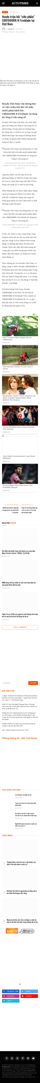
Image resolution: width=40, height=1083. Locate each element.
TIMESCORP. (6, 1067)
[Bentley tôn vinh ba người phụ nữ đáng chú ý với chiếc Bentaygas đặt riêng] (20, 878)
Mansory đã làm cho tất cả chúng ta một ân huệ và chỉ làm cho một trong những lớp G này (22, 921)
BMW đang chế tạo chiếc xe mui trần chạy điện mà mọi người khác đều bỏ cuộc (19, 583)
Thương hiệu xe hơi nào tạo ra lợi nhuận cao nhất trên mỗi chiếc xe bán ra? (21, 863)
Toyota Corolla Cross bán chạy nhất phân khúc (25, 804)
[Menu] (3, 3)
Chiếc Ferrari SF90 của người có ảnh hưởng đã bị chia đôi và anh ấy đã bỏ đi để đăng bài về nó (20, 615)
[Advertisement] (20, 56)
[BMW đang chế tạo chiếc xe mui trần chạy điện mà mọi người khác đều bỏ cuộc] (20, 570)
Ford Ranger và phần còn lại (23, 795)
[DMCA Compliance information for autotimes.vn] (26, 933)
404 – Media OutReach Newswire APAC (15, 730)
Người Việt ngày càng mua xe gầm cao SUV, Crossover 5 (26, 825)
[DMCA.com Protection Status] (12, 933)
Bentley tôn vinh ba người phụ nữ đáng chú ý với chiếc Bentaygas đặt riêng (22, 892)
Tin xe (5, 12)
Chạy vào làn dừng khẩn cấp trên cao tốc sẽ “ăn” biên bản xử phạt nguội (29, 510)
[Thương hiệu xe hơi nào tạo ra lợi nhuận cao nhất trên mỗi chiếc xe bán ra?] (20, 849)
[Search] (37, 3)
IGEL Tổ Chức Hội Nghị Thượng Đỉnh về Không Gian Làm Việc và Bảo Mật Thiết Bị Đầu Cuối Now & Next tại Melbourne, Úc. (19, 706)
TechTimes (31, 738)
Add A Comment (20, 627)
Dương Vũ (11, 29)
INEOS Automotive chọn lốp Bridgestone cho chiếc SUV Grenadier (10, 510)
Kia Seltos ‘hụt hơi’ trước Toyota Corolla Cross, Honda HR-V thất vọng (26, 814)
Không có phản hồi (9, 32)
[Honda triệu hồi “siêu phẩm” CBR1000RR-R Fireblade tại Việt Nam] (20, 89)
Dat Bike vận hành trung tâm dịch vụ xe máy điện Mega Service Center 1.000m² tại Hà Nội (18, 552)
